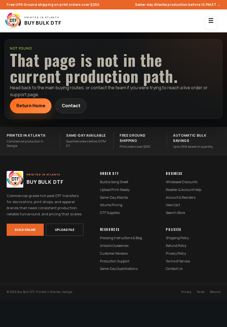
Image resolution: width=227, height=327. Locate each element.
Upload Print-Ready (115, 190)
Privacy (186, 292)
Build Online (25, 230)
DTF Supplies (110, 213)
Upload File (64, 230)
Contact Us (174, 269)
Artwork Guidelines (114, 246)
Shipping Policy (177, 238)
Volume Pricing (111, 205)
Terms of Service (178, 261)
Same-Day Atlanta (114, 197)
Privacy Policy (176, 253)
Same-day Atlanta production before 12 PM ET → (177, 4)
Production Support (114, 261)
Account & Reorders (180, 197)
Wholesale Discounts (181, 182)
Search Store (175, 213)
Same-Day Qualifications (119, 269)
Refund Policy (176, 246)
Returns (215, 292)
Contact (71, 106)
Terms (201, 292)
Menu (211, 23)
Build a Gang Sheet (114, 182)
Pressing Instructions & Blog (121, 238)
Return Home (30, 106)
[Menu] (211, 21)
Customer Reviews (114, 253)
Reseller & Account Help (183, 190)
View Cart (173, 205)
